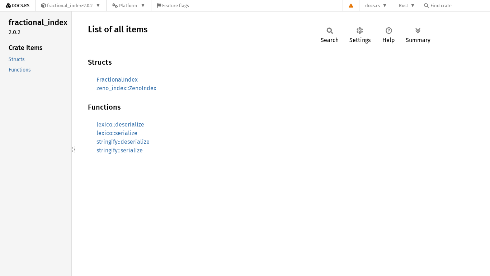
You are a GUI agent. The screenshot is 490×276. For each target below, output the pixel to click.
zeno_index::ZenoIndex (126, 88)
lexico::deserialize (120, 124)
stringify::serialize (119, 150)
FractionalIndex (117, 79)
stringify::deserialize (123, 141)
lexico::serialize (116, 133)
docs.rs (372, 5)
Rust (403, 5)
